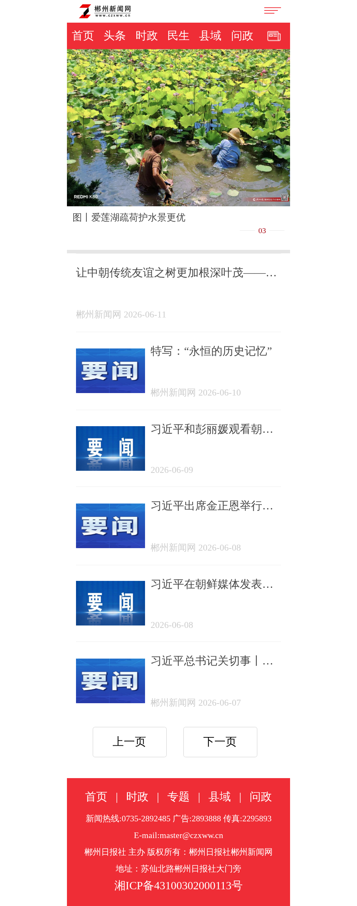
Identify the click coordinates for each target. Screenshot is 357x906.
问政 (242, 35)
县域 (210, 35)
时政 (147, 35)
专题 (178, 796)
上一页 (129, 741)
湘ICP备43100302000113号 (178, 885)
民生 (178, 35)
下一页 (220, 741)
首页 (83, 35)
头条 (115, 35)
